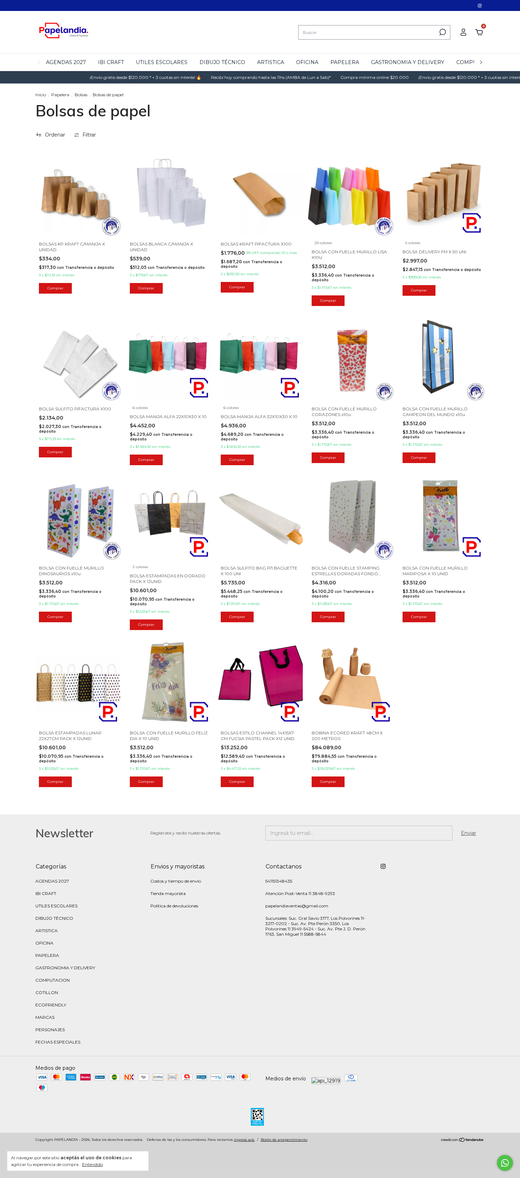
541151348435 (278, 881)
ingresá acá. (244, 1139)
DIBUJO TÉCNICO (222, 62)
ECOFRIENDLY (50, 1004)
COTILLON (46, 992)
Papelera (60, 94)
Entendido (92, 1164)
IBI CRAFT (111, 62)
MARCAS (44, 1017)
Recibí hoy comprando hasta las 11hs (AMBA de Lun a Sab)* (241, 77)
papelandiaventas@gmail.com (296, 905)
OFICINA (307, 62)
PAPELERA (344, 62)
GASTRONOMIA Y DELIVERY (407, 62)
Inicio (40, 94)
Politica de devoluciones (174, 905)
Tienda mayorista (168, 893)
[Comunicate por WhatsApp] (505, 1163)
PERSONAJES (50, 1029)
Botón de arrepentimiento (284, 1139)
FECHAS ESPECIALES (57, 1042)
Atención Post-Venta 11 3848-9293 (300, 893)
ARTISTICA (270, 62)
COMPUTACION (52, 980)
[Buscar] (442, 32)
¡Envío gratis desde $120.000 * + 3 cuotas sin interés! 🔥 (115, 77)
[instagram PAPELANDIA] (480, 5)
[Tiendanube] (462, 1140)
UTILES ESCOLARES (161, 62)
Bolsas (81, 94)
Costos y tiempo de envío (175, 881)
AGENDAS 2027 (66, 62)
